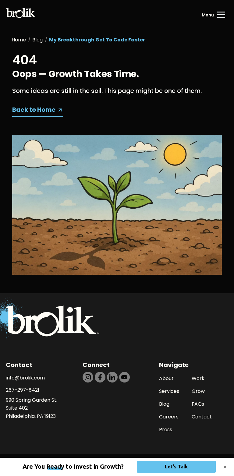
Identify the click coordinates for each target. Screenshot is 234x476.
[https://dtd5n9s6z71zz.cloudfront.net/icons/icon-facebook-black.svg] (100, 377)
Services (169, 391)
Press (165, 429)
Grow (198, 391)
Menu (208, 15)
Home (19, 39)
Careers (169, 416)
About (166, 378)
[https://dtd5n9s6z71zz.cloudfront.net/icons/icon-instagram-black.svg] (88, 377)
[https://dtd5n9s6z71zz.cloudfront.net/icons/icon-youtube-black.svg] (124, 377)
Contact (202, 416)
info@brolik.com (25, 377)
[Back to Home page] (21, 15)
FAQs (198, 403)
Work (198, 378)
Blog (37, 39)
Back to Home (33, 109)
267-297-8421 (22, 389)
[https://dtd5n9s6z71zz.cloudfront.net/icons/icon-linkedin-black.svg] (112, 377)
